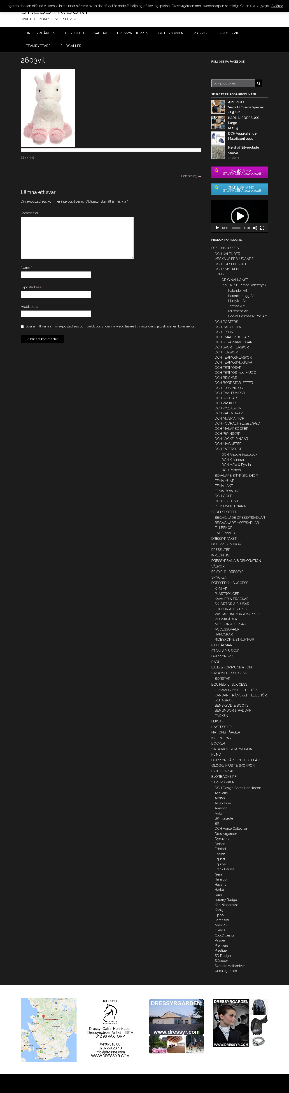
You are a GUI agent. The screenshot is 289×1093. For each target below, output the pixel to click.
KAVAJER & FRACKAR (232, 599)
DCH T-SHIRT (225, 332)
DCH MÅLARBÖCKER (231, 429)
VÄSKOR (218, 566)
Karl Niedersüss (226, 905)
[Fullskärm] (262, 228)
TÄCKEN (221, 716)
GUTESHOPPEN (171, 33)
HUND (216, 754)
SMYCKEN (219, 577)
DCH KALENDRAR (229, 413)
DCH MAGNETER (228, 444)
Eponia (220, 854)
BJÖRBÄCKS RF (224, 777)
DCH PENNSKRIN (228, 434)
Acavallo (221, 793)
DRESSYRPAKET (224, 539)
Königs (220, 910)
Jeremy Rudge (226, 900)
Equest (220, 859)
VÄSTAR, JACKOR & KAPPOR (237, 614)
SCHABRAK (224, 700)
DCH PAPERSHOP (228, 449)
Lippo (219, 915)
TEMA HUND (225, 481)
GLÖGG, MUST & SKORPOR (233, 766)
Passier (220, 940)
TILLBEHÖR (224, 528)
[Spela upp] (217, 228)
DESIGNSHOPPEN (225, 248)
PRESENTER (221, 550)
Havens (220, 885)
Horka (219, 889)
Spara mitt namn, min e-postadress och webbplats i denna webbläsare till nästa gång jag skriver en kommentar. (111, 326)
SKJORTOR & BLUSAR (232, 604)
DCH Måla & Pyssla (236, 465)
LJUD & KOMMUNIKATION (231, 667)
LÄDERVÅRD (225, 533)
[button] (240, 216)
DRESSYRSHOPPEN (132, 33)
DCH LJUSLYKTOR (229, 388)
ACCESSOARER (227, 629)
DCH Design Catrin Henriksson (238, 788)
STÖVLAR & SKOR (225, 651)
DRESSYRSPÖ (222, 656)
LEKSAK (217, 721)
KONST (220, 274)
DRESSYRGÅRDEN (40, 33)
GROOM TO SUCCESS (229, 673)
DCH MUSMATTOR (229, 418)
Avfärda (277, 6)
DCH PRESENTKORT (231, 264)
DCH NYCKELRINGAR (231, 439)
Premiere (221, 946)
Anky (219, 813)
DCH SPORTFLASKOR (232, 347)
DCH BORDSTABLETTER (234, 383)
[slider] (236, 228)
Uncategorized (226, 971)
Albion (220, 798)
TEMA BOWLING (228, 491)
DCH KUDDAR (226, 398)
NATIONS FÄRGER (225, 732)
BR (217, 824)
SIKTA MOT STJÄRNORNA (231, 749)
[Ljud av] (255, 228)
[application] (239, 216)
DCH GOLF (223, 496)
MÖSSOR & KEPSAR (230, 624)
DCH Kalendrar (232, 460)
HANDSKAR (224, 634)
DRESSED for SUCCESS (229, 583)
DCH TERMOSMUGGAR (233, 362)
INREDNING (220, 555)
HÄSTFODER (221, 727)
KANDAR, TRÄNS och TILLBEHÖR (241, 695)
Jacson (220, 895)
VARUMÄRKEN (223, 782)
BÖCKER (218, 743)
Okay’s (220, 930)
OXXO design (225, 935)
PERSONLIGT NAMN (231, 506)
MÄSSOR (200, 33)
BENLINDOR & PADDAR (233, 710)
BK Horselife (224, 818)
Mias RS (221, 925)
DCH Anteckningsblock (239, 455)
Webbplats (29, 307)
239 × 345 (27, 157)
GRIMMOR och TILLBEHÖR (236, 690)
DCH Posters (231, 470)
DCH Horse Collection (231, 829)
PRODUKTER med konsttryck (243, 285)
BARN (216, 662)
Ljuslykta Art (237, 301)
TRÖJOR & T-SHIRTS (231, 609)
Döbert (220, 844)
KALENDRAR (221, 738)
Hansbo (221, 879)
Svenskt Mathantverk (231, 966)
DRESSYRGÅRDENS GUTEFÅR (235, 760)
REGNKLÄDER (226, 619)
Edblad (220, 849)
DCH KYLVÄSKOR (228, 408)
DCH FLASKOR (226, 352)
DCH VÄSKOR (225, 403)
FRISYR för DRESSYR (227, 572)
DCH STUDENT (226, 501)
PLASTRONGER (227, 594)
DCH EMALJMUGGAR (232, 337)
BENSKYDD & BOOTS (231, 705)
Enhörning (191, 176)
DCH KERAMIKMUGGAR (233, 342)
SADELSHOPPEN (224, 512)
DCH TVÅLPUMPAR (230, 393)
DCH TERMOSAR (228, 368)
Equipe (220, 864)
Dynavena (222, 839)
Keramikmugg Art (241, 296)
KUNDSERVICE (230, 33)
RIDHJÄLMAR (221, 645)
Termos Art (236, 306)
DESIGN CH (74, 33)
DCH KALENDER (227, 254)
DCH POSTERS (226, 322)
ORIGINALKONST (234, 280)
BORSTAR (222, 679)
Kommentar (30, 213)
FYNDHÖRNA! (222, 771)
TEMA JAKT (224, 486)
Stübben (221, 961)
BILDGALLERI (71, 46)
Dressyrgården (226, 834)
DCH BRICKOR (226, 378)
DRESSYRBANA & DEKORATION (236, 561)
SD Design (223, 956)
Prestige (221, 950)
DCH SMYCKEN (227, 269)
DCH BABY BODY (228, 327)
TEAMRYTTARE (38, 46)
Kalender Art (237, 291)
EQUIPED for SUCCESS (229, 684)
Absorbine (223, 803)
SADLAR (100, 33)
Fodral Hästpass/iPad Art (247, 316)
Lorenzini (222, 920)
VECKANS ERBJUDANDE (234, 259)
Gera (218, 874)
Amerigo (221, 808)
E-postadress (32, 287)
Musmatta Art (238, 311)
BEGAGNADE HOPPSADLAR (237, 523)
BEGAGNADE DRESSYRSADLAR (240, 518)
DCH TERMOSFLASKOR (233, 357)
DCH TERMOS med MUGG (235, 373)
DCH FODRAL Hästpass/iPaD (237, 423)
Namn (26, 268)
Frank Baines (224, 869)
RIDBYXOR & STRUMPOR (234, 640)
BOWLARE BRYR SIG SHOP (236, 476)
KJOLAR (221, 589)
